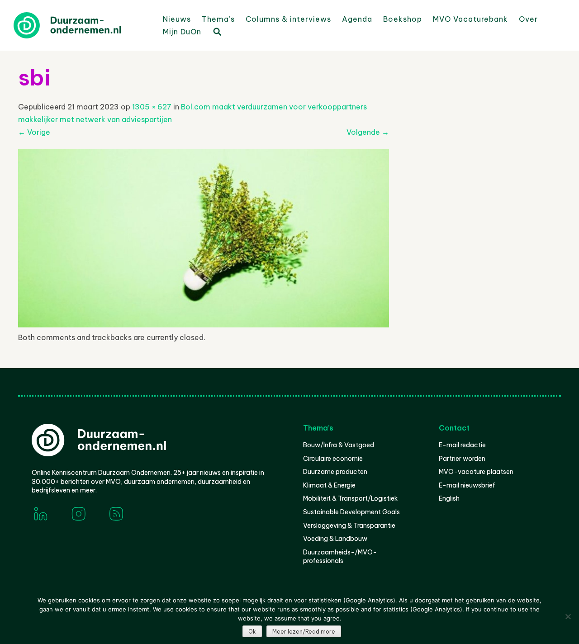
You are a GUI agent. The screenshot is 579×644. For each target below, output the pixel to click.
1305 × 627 (151, 106)
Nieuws (177, 19)
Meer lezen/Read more (303, 631)
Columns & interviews (288, 19)
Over (528, 19)
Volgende (367, 132)
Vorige (34, 132)
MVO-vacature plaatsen (476, 472)
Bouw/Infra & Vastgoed (338, 445)
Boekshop (402, 19)
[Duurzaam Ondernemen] (81, 25)
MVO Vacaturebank (470, 19)
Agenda (357, 19)
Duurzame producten (335, 472)
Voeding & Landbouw (335, 539)
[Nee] (567, 616)
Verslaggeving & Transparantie (349, 525)
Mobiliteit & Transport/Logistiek (350, 498)
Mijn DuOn (182, 31)
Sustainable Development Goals (351, 512)
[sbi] (203, 324)
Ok (252, 631)
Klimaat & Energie (329, 485)
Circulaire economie (333, 459)
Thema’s (218, 19)
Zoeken (216, 31)
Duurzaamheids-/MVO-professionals (340, 556)
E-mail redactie (462, 445)
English (449, 498)
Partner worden (462, 459)
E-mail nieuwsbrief (467, 485)
